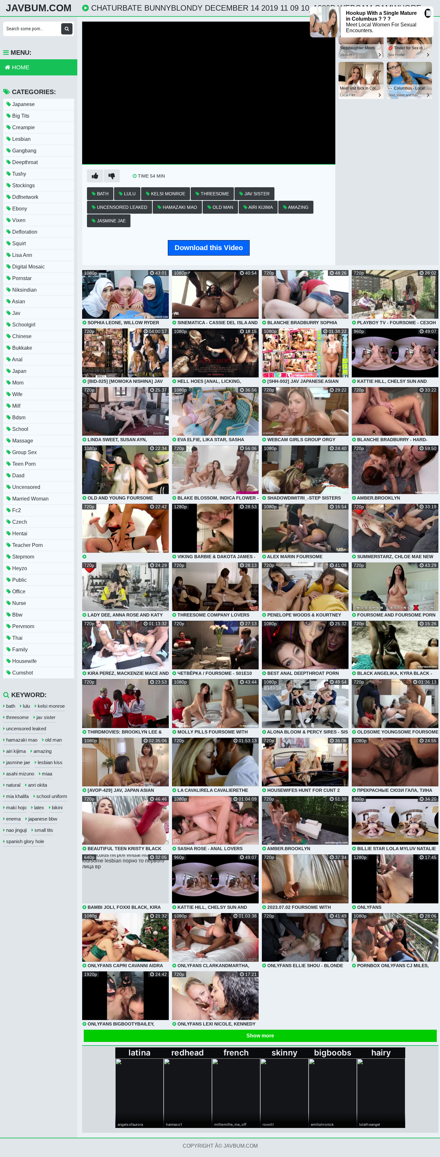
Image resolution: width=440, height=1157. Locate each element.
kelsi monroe (167, 193)
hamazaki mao (179, 207)
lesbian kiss (49, 762)
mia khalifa (17, 796)
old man (222, 207)
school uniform (51, 796)
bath (102, 193)
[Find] (66, 28)
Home (19, 67)
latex (38, 807)
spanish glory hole (24, 841)
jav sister (256, 193)
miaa (46, 773)
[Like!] (95, 176)
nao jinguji (16, 830)
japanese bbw (42, 819)
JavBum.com (39, 8)
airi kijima (260, 207)
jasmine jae (111, 220)
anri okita (37, 785)
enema (13, 819)
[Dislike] (112, 176)
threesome (214, 193)
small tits (43, 830)
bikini (56, 807)
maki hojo (15, 807)
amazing (298, 207)
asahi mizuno (19, 773)
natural (12, 785)
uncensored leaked (121, 207)
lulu (129, 193)
